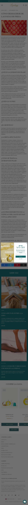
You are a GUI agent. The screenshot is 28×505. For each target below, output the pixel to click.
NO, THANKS (20, 258)
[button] (25, 502)
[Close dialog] (26, 243)
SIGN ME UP (20, 256)
